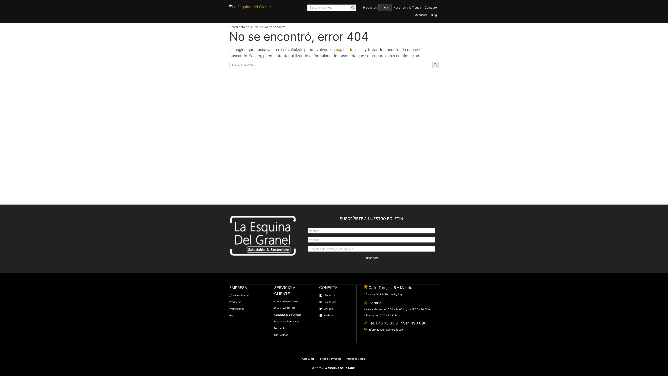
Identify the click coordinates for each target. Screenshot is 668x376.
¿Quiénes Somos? (239, 295)
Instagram (330, 301)
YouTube (328, 315)
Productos (235, 301)
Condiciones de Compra (288, 314)
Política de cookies (356, 358)
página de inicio (350, 49)
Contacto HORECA (284, 308)
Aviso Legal (308, 358)
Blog (231, 315)
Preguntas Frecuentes (286, 321)
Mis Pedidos (281, 334)
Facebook (330, 295)
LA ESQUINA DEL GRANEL (340, 368)
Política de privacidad (330, 358)
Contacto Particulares (286, 301)
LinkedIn (328, 308)
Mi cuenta (279, 328)
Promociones (236, 308)
